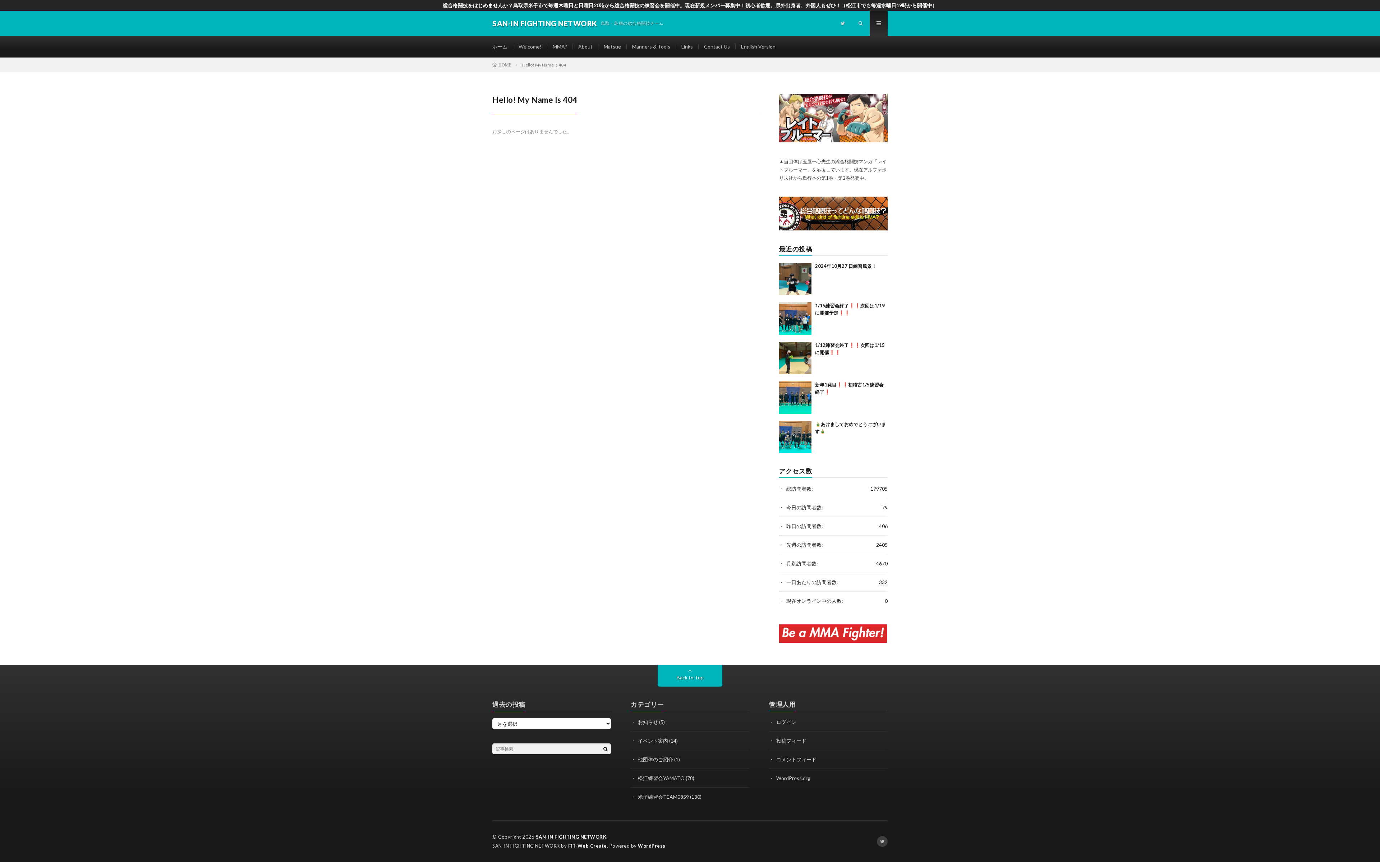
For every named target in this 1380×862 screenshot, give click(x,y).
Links (687, 46)
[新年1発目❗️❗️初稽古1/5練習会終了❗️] (795, 397)
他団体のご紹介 (655, 759)
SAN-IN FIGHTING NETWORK (571, 837)
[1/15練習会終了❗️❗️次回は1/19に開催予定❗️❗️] (795, 318)
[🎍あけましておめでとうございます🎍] (795, 437)
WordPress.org (793, 778)
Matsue (612, 46)
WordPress (652, 846)
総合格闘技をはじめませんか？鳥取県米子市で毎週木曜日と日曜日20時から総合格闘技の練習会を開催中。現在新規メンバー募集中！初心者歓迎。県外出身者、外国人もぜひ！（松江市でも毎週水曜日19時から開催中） (690, 5)
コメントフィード (796, 759)
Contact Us (717, 46)
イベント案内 (653, 741)
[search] (605, 748)
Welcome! (530, 46)
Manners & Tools (651, 46)
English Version (758, 46)
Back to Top (690, 677)
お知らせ (648, 722)
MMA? (560, 46)
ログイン (786, 722)
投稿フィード (791, 741)
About (585, 46)
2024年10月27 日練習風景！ (846, 266)
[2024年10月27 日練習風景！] (795, 279)
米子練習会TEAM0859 (663, 797)
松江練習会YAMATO (661, 778)
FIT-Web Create (587, 846)
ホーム (499, 46)
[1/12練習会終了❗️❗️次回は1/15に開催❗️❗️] (795, 358)
